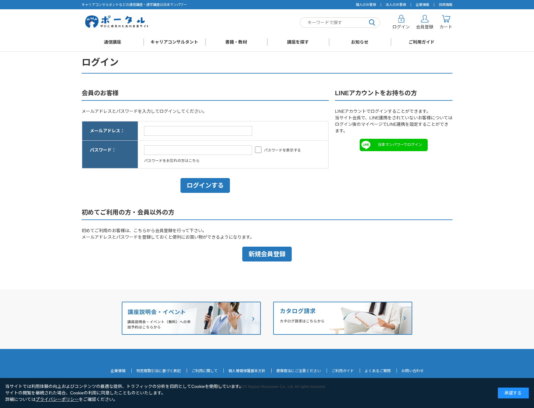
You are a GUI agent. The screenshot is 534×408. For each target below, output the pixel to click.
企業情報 (422, 4)
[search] (372, 22)
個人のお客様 (366, 4)
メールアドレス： (107, 130)
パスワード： (103, 149)
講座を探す (298, 42)
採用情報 (445, 4)
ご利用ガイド (421, 42)
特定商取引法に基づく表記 (158, 371)
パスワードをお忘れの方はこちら (172, 161)
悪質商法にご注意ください (298, 371)
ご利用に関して (205, 371)
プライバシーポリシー (57, 399)
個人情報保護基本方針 (246, 371)
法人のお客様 (396, 4)
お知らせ (359, 42)
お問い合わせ (412, 371)
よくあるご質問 (378, 371)
